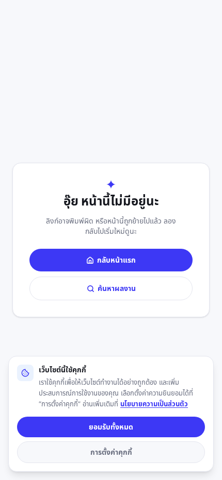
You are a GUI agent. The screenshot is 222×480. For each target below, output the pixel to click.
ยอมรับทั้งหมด (111, 426)
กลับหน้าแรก (116, 259)
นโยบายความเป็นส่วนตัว (154, 404)
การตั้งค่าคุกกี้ (111, 452)
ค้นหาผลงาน (117, 288)
